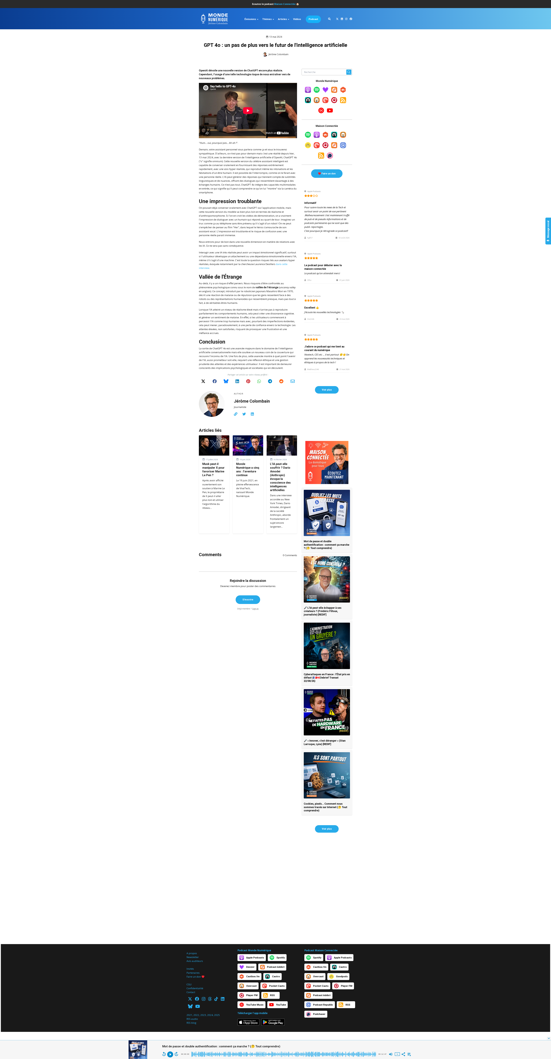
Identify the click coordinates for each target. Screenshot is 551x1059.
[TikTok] (216, 999)
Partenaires (193, 972)
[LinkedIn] (237, 382)
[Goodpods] (308, 147)
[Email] (293, 382)
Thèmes (267, 19)
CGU (189, 984)
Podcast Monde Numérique (254, 950)
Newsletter (193, 957)
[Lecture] (170, 1054)
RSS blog (191, 1022)
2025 (217, 1015)
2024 (210, 1015)
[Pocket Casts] (325, 102)
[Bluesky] (226, 382)
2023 (203, 1015)
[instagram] (346, 19)
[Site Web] (235, 414)
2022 (196, 1015)
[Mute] (391, 1054)
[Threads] (210, 999)
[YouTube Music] (321, 112)
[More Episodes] (409, 1054)
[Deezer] (325, 92)
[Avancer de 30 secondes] (176, 1054)
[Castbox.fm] (343, 92)
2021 (189, 1015)
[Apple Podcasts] (308, 92)
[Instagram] (203, 999)
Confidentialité (195, 988)
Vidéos (297, 19)
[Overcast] (317, 102)
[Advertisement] (327, 417)
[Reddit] (281, 382)
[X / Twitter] (203, 382)
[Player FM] (334, 102)
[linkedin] (342, 19)
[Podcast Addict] (334, 92)
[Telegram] (270, 382)
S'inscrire (247, 599)
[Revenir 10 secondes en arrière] (164, 1054)
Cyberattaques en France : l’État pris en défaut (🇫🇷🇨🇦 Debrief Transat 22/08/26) (327, 678)
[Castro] (308, 102)
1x (397, 1054)
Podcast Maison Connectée (320, 950)
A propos (192, 953)
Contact (191, 992)
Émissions (250, 19)
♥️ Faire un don (327, 173)
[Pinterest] (248, 382)
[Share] (403, 1054)
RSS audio (192, 1019)
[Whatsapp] (259, 382)
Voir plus (327, 389)
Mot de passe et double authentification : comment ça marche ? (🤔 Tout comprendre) (326, 545)
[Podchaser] (330, 157)
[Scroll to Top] (544, 1027)
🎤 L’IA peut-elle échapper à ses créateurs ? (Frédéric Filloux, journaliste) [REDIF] (322, 611)
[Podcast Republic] (343, 147)
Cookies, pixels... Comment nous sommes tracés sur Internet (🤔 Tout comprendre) (325, 807)
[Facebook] (215, 382)
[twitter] (337, 19)
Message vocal (548, 229)
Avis (189, 961)
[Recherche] (329, 19)
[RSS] (343, 102)
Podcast (313, 19)
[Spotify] (317, 92)
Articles (282, 19)
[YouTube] (330, 112)
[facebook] (350, 19)
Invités (190, 968)
